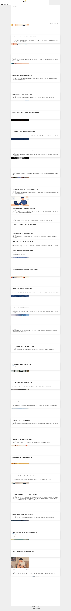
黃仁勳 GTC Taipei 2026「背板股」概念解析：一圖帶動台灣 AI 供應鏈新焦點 (26, 112)
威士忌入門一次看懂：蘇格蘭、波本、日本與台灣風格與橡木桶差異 (24, 475)
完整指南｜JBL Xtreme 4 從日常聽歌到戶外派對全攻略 (22, 569)
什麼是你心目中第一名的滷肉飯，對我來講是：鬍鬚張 (22, 364)
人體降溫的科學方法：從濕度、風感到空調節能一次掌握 (22, 75)
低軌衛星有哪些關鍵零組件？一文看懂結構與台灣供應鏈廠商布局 (24, 208)
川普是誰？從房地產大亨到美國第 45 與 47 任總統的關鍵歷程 (23, 241)
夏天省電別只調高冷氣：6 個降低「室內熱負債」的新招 (22, 94)
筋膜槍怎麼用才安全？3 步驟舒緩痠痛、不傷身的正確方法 (22, 439)
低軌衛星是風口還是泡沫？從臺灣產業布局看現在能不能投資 (23, 233)
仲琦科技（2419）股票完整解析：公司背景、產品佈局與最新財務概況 (24, 224)
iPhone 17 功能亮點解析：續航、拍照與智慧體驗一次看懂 (22, 382)
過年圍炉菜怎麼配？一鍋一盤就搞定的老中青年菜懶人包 (22, 457)
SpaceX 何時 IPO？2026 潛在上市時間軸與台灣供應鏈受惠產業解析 (24, 131)
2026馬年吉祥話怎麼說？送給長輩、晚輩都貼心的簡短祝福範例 (23, 346)
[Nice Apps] (24, 1)
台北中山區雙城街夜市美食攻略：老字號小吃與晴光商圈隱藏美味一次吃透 (25, 189)
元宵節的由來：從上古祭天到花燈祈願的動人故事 (21, 307)
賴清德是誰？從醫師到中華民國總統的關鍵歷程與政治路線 (23, 250)
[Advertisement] (35, 16)
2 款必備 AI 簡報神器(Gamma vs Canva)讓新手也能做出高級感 (23, 551)
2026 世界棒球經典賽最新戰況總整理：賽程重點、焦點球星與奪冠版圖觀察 (25, 269)
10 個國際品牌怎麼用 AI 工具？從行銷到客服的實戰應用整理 (23, 401)
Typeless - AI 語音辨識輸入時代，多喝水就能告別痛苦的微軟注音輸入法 (25, 532)
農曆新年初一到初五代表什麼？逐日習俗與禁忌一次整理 (22, 288)
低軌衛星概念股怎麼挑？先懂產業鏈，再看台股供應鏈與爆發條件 (24, 150)
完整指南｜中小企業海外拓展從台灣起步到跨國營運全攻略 (23, 514)
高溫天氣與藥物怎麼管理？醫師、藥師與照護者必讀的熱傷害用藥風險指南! (25, 36)
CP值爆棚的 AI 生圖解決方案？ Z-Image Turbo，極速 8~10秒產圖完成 (25, 494)
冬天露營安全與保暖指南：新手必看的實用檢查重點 (21, 420)
